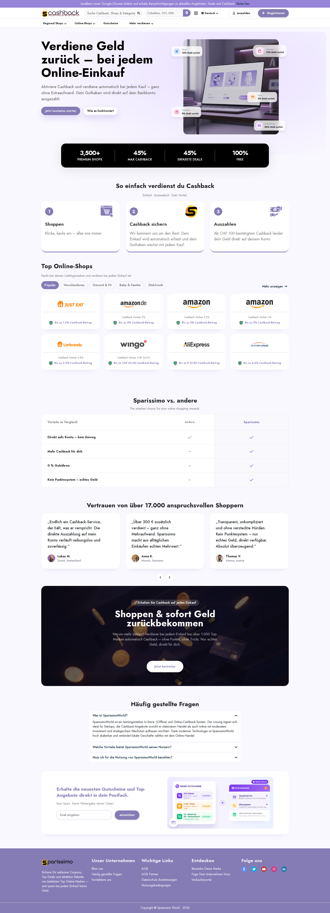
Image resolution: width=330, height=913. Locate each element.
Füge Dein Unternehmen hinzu (211, 874)
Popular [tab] (50, 285)
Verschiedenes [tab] (74, 285)
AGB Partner (150, 874)
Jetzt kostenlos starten (60, 111)
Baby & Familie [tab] (130, 285)
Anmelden (243, 13)
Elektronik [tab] (156, 285)
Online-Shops (83, 23)
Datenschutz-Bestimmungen (159, 880)
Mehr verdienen (139, 23)
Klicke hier (243, 4)
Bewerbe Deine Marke (206, 868)
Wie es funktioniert (100, 111)
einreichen (127, 815)
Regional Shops (53, 23)
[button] (160, 577)
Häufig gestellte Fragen (107, 874)
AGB (145, 868)
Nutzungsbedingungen (156, 885)
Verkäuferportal (201, 880)
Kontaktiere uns (101, 880)
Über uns (97, 868)
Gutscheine (110, 23)
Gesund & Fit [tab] (102, 285)
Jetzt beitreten (165, 666)
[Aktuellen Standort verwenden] (187, 13)
